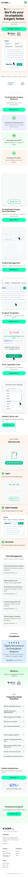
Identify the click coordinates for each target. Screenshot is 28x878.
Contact (17, 853)
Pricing (4, 851)
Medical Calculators (7, 853)
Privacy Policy (5, 865)
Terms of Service (6, 863)
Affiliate (17, 855)
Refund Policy (5, 867)
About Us (17, 851)
